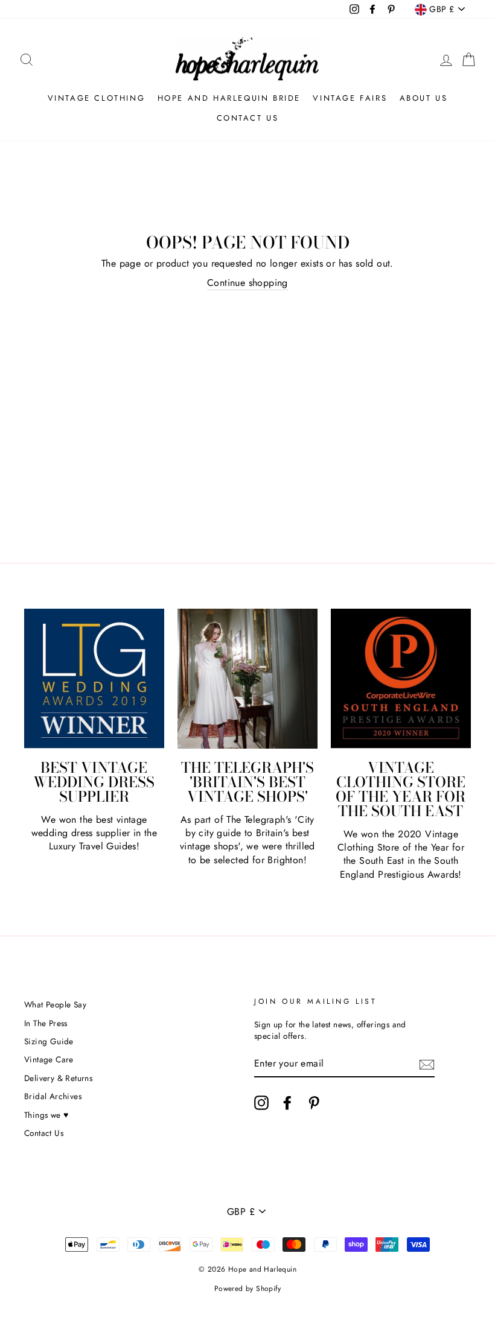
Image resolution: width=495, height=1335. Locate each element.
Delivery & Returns (58, 1078)
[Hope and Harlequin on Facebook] (287, 1103)
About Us (424, 98)
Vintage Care (49, 1059)
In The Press (46, 1023)
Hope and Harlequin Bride (229, 98)
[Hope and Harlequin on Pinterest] (314, 1103)
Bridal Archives (52, 1096)
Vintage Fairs (350, 98)
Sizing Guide (49, 1041)
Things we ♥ (46, 1115)
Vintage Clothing (96, 98)
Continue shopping (247, 283)
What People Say (55, 1004)
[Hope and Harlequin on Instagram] (261, 1103)
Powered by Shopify (247, 1288)
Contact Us (248, 118)
